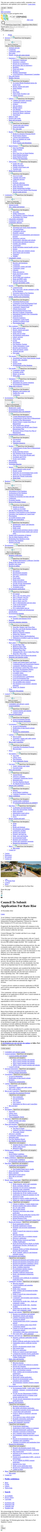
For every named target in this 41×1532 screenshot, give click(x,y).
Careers (11, 735)
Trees (10, 689)
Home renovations (18, 580)
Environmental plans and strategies (20, 411)
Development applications (21, 335)
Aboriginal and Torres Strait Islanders (24, 227)
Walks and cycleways (15, 386)
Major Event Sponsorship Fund (22, 305)
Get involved (17, 439)
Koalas (11, 446)
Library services (18, 337)
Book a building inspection (21, 1267)
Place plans (12, 643)
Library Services (18, 95)
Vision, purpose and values (21, 766)
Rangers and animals (19, 832)
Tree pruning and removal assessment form (26, 1368)
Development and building (21, 829)
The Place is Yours (18, 1128)
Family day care (18, 163)
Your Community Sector (20, 761)
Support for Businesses (16, 495)
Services (7, 38)
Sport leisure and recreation (21, 252)
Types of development (20, 604)
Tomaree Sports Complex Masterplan (24, 1145)
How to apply (17, 736)
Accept (4, 8)
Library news (17, 757)
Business (7, 481)
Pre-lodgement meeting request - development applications (23, 1269)
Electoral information (15, 714)
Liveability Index (18, 673)
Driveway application (19, 1238)
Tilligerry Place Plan (19, 650)
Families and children (19, 243)
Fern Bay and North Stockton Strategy (25, 629)
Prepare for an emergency (21, 63)
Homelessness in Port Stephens (22, 365)
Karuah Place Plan (18, 631)
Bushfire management (19, 72)
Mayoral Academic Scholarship (22, 312)
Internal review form (19, 1464)
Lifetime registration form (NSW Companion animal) (23, 1318)
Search (7, 1492)
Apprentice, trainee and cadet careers (24, 738)
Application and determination (22, 808)
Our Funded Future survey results (23, 1169)
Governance (12, 724)
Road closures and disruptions (22, 143)
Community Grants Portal (21, 319)
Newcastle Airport (18, 1132)
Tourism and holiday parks (21, 282)
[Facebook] (20, 894)
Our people (12, 356)
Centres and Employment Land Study (24, 662)
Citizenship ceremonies (16, 219)
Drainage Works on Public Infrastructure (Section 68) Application (25, 1250)
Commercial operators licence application (26, 1353)
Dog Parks (16, 92)
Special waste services (20, 192)
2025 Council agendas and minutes (24, 1061)
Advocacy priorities (19, 776)
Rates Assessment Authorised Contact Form (26, 1220)
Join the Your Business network (19, 510)
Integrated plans (18, 780)
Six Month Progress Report (21, 783)
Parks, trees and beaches (20, 836)
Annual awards (13, 205)
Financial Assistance (19, 318)
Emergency (12, 58)
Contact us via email (19, 509)
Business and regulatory (20, 839)
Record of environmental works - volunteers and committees (23, 1380)
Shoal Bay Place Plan (19, 653)
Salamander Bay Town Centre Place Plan (26, 652)
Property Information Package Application (26, 1450)
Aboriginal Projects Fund (21, 301)
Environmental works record (22, 469)
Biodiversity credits (15, 408)
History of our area (19, 374)
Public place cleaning (19, 1289)
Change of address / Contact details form (25, 1204)
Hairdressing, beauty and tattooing (23, 524)
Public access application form (22, 1466)
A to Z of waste (17, 176)
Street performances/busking (22, 1420)
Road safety (16, 141)
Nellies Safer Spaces (19, 1146)
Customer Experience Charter (22, 794)
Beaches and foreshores (20, 263)
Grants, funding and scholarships (19, 296)
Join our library (17, 106)
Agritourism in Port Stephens (18, 493)
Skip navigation (6, 12)
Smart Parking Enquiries (20, 155)
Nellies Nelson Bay (19, 213)
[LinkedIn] (20, 891)
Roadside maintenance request (22, 1226)
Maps (10, 846)
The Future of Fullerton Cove (22, 671)
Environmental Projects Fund (22, 310)
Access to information (19, 726)
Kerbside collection (19, 183)
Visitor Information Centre (21, 346)
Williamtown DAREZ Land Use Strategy (26, 638)
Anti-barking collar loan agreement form (25, 1332)
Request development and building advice (26, 1260)
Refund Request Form (20, 1218)
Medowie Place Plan (19, 646)
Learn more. (32, 4)
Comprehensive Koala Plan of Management (26, 418)
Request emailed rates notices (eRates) (25, 1206)
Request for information (20, 843)
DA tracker (16, 571)
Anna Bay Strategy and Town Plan (24, 627)
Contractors (12, 498)
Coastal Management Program (22, 416)
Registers (16, 730)
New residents (13, 326)
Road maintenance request (21, 1224)
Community (9, 195)
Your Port (16, 756)
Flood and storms (18, 69)
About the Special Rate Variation (23, 809)
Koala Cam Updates (19, 459)
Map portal (16, 848)
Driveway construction (20, 574)
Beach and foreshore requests (22, 1370)
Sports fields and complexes (21, 277)
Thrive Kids (12, 161)
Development (9, 545)
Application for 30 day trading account (25, 1193)
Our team (12, 764)
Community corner (19, 268)
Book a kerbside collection (21, 1186)
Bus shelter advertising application (23, 1408)
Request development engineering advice (26, 1262)
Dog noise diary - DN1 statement (23, 1334)
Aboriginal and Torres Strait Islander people (26, 358)
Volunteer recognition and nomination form (26, 1442)
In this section (6, 1048)
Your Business (17, 759)
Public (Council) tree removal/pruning (25, 1294)
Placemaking (13, 516)
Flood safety (16, 578)
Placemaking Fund (18, 323)
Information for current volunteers (23, 382)
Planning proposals (15, 639)
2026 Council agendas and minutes (24, 1060)
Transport (16, 254)
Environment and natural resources (24, 242)
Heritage (11, 620)
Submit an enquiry (18, 507)
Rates (14, 825)
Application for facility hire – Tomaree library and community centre (25, 1309)
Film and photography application (23, 1430)
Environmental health (19, 838)
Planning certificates (19, 585)
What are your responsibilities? (22, 474)
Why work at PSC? (19, 740)
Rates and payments (15, 120)
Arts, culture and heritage (17, 207)
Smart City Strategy (19, 687)
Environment (9, 398)
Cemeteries (12, 49)
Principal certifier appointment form (24, 1265)
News (10, 750)
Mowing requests (18, 1234)
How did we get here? (20, 815)
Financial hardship (18, 127)
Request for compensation (21, 731)
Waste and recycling (15, 171)
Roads (11, 132)
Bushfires (16, 67)
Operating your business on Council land (21, 514)
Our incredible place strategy (22, 682)
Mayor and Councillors (16, 742)
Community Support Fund (21, 307)
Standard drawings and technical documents (22, 655)
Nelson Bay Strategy (19, 634)
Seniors (15, 249)
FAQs (15, 151)
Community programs (19, 102)
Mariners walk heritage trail (21, 391)
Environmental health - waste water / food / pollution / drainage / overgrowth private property (26, 1390)
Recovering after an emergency (22, 65)
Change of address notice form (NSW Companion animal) (24, 1325)
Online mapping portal (20, 581)
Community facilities (19, 831)
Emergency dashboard (20, 60)
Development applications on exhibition (25, 803)
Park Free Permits (18, 148)
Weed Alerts (16, 478)
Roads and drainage (19, 827)
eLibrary (15, 104)
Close (3, 1528)
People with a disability (20, 360)
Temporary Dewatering (16, 691)
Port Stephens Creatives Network (23, 215)
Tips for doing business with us (18, 537)
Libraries (15, 270)
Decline (10, 8)
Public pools (16, 528)
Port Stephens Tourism (20, 344)
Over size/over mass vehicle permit (24, 1417)
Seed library (16, 115)
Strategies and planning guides (18, 657)
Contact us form (18, 1469)
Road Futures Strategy (20, 135)
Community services (19, 231)
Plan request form (18, 1348)
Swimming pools (18, 587)
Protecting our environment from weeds (25, 473)
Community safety (14, 51)
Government (17, 245)
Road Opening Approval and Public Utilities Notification (24, 1241)
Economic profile (18, 372)
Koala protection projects (20, 451)
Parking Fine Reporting (20, 158)
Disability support (18, 233)
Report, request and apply (21, 86)
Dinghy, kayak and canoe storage (19, 55)
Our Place (16, 1100)
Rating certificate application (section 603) (26, 1215)
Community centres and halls (22, 266)
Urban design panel (19, 606)
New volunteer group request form (23, 1433)
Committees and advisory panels (19, 704)
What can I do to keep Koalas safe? (24, 455)
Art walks (16, 212)
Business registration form (21, 1406)
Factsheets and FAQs (19, 457)
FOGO (15, 181)
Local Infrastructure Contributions (23, 676)
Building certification (15, 555)
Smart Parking (17, 88)
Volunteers (12, 379)
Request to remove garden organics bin (25, 1198)
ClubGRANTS (17, 316)
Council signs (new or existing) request (25, 1236)
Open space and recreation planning (24, 680)
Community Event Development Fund (25, 303)
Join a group (16, 441)
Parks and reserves (18, 272)
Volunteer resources (19, 443)
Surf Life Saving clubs (20, 281)
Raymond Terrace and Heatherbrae (24, 636)
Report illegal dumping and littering (24, 1191)
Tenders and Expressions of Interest (20, 535)
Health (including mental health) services (25, 247)
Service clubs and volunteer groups (24, 251)
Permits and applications (16, 519)
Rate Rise (12, 806)
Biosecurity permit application (22, 1377)
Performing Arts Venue (20, 217)
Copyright (8, 1499)
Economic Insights (14, 500)
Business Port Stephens (16, 540)
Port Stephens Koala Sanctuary (22, 453)
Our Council (17, 1102)
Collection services (19, 179)
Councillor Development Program (23, 747)
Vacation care (17, 169)
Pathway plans (13, 116)
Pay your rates (17, 129)
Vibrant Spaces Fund (19, 309)
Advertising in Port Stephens (18, 491)
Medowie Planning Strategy (21, 632)
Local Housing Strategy (20, 675)
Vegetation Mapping (15, 464)
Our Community (18, 1097)
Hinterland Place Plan (19, 648)
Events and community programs (23, 841)
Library (11, 98)
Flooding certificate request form (23, 1272)
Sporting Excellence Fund (21, 321)
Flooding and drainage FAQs (22, 618)
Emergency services (19, 238)
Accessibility (9, 1496)
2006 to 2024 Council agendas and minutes (26, 1065)
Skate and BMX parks (20, 279)
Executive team (17, 768)
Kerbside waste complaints (21, 1189)
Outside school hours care (21, 167)
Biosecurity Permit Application (22, 476)
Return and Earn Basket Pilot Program (25, 190)
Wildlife (15, 256)
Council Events (17, 288)
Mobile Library (17, 108)
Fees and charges (14, 76)
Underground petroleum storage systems (25, 530)
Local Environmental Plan (21, 678)
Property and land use (19, 834)
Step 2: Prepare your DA (20, 597)
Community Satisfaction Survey (23, 778)
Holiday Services (14, 78)
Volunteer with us (18, 381)
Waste (15, 823)
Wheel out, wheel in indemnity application (26, 1200)
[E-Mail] (20, 897)
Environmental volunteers (17, 434)
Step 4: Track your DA (20, 601)
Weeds (11, 467)
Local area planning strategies (18, 622)
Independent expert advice (21, 813)
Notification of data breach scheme (24, 728)
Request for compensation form (22, 1467)
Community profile (19, 370)
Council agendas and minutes (22, 711)
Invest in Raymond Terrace (17, 502)
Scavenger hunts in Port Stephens (23, 293)
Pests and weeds (18, 1375)
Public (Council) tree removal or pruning (25, 1364)
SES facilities (17, 275)
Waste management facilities (21, 188)
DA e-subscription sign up (21, 608)
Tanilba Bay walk (18, 393)
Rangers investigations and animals (24, 1314)
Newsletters (16, 342)
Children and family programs (22, 100)
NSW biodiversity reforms (21, 425)
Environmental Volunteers (21, 384)
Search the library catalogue (21, 113)
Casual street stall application (22, 1411)
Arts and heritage (18, 229)
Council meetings (14, 706)
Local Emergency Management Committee (26, 74)
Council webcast (18, 712)
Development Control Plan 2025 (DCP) (25, 667)
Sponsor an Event (14, 542)
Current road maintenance (21, 137)
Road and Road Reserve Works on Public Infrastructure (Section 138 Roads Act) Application (26, 1245)
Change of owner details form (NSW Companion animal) (24, 1329)
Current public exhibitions (21, 801)
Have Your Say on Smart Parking (23, 153)
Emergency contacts (19, 62)
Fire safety (16, 576)
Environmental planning (16, 409)
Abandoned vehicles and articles (23, 1316)
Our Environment (18, 1098)
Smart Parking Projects (20, 157)
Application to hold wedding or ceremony (26, 1428)
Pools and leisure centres (20, 274)
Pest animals (13, 460)
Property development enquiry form (24, 1346)
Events (15, 90)
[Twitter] (20, 896)
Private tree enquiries (19, 1366)
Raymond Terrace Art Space (22, 111)
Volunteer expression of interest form (24, 1431)
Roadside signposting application (23, 1419)
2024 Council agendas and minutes (24, 1063)
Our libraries (17, 109)
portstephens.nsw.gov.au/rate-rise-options (16, 1043)
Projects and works (15, 118)
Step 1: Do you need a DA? (21, 595)
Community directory (15, 222)
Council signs (17, 1296)
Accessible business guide (17, 518)
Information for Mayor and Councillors (25, 1104)
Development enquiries (20, 573)
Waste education (18, 186)
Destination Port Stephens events (19, 539)
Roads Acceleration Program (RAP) (24, 134)
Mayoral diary (17, 749)
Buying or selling (14, 566)
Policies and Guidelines (16, 785)
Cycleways (16, 395)
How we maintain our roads (21, 139)
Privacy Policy (9, 1497)
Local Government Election (21, 719)
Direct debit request (19, 1209)
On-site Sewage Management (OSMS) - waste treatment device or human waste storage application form (25, 1395)
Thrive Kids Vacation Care (21, 94)
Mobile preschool (18, 165)
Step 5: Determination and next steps (24, 603)
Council (7, 694)
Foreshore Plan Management (22, 420)
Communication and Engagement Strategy (26, 664)
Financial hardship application (22, 1216)
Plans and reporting (15, 770)
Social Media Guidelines (20, 792)
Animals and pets (14, 48)
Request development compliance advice (25, 1263)
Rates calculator (18, 811)
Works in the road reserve (17, 562)
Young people (17, 363)
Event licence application (20, 1426)
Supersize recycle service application (24, 1187)
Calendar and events (19, 177)
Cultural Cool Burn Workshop (22, 1130)
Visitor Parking (17, 149)
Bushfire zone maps (15, 564)
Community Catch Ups (16, 221)
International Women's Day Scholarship (25, 314)
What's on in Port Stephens (21, 295)
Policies (15, 790)
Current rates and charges (21, 125)
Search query (5, 27)
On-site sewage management (22, 583)
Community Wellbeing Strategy (23, 666)
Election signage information (22, 721)
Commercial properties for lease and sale (21, 496)
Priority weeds (17, 471)
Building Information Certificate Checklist (26, 560)
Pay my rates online (19, 1207)
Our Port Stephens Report (21, 782)
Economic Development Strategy (23, 669)
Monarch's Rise (17, 1148)
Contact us (12, 850)
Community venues (15, 258)
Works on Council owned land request (25, 1352)
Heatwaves (16, 71)
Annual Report (17, 775)
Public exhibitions (14, 796)
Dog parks (12, 53)
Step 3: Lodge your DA (20, 599)
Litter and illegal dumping (21, 185)
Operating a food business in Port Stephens (22, 512)
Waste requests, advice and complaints (25, 1184)
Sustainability (13, 462)
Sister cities (16, 376)
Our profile (12, 368)
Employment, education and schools (24, 240)
